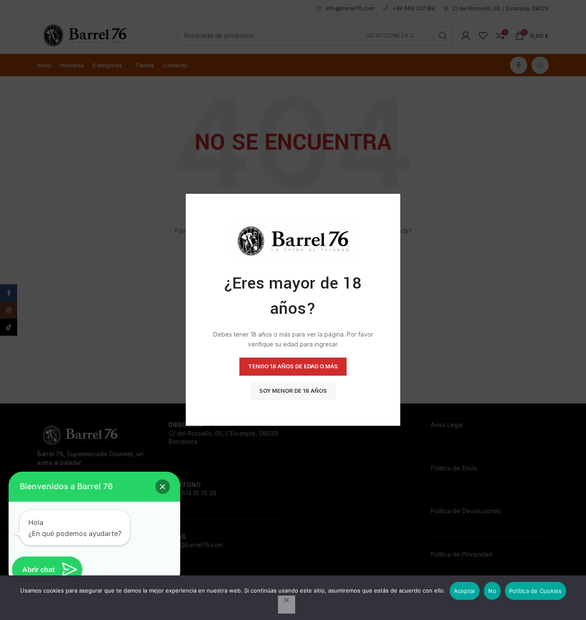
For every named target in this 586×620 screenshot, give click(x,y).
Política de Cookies (535, 590)
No (492, 590)
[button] (162, 486)
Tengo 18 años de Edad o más (293, 366)
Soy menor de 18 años (293, 391)
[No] (286, 605)
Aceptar (465, 590)
